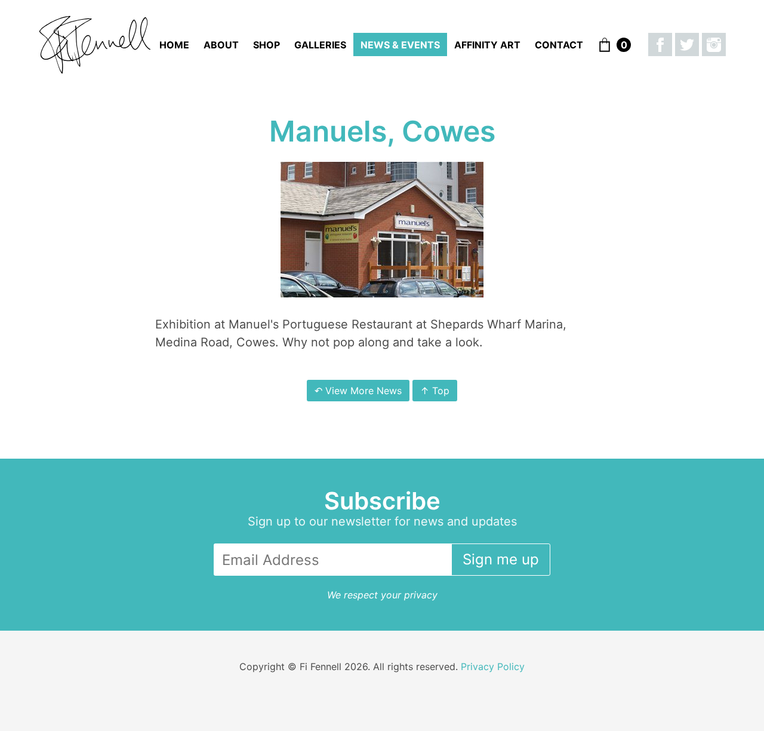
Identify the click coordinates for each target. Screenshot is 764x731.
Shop (266, 45)
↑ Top (434, 391)
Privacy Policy (493, 666)
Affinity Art (487, 45)
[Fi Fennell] (95, 45)
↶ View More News (358, 391)
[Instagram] (714, 45)
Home (174, 45)
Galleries (320, 45)
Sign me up (501, 559)
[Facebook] (660, 45)
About (221, 45)
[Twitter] (687, 45)
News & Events (400, 45)
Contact (559, 45)
